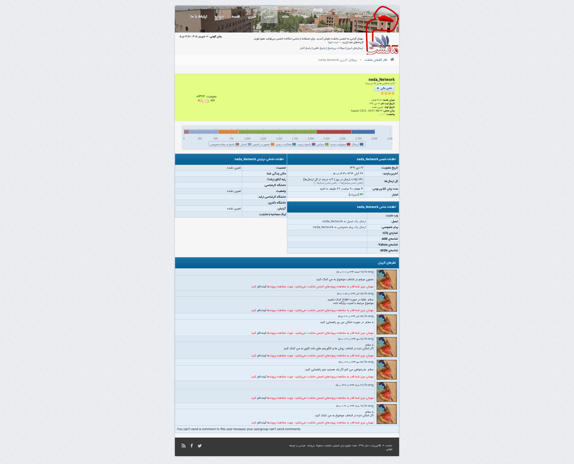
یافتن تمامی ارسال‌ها (327, 183)
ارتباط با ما (199, 16)
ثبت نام (334, 42)
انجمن (269, 16)
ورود (344, 42)
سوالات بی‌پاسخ (336, 48)
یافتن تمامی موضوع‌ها (351, 183)
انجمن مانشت (331, 446)
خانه (285, 16)
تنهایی (389, 449)
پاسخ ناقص (319, 48)
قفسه (236, 16)
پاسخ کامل (305, 48)
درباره (219, 16)
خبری (252, 16)
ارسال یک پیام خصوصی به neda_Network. (339, 227)
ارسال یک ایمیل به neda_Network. (344, 221)
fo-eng (369, 271)
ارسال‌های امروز (355, 48)
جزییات (354, 194)
